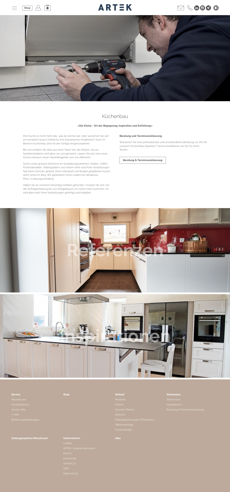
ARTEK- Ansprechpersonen (79, 448)
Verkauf (119, 394)
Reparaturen (18, 399)
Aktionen (120, 414)
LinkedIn (196, 7)
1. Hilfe (15, 414)
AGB (66, 468)
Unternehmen (71, 438)
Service (15, 394)
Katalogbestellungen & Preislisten (134, 419)
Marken (119, 404)
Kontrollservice (20, 404)
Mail (180, 7)
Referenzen (115, 250)
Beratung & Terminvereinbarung (142, 160)
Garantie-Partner (124, 409)
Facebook (216, 7)
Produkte (120, 399)
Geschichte (69, 458)
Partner (67, 453)
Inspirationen (115, 335)
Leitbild (67, 443)
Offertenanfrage (124, 424)
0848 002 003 (190, 7)
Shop (27, 7)
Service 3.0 (69, 463)
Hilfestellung (47, 7)
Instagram (202, 7)
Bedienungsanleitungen (25, 419)
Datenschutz (70, 473)
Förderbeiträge (123, 429)
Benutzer (38, 7)
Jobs (118, 438)
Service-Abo (18, 409)
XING (208, 7)
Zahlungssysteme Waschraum (29, 438)
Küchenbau (173, 394)
